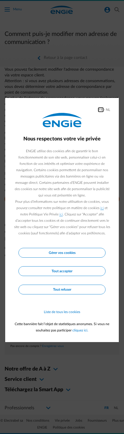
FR (101, 109)
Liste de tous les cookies (62, 312)
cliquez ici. (80, 330)
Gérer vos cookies (62, 252)
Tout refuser (62, 289)
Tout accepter (62, 271)
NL (108, 109)
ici (102, 208)
